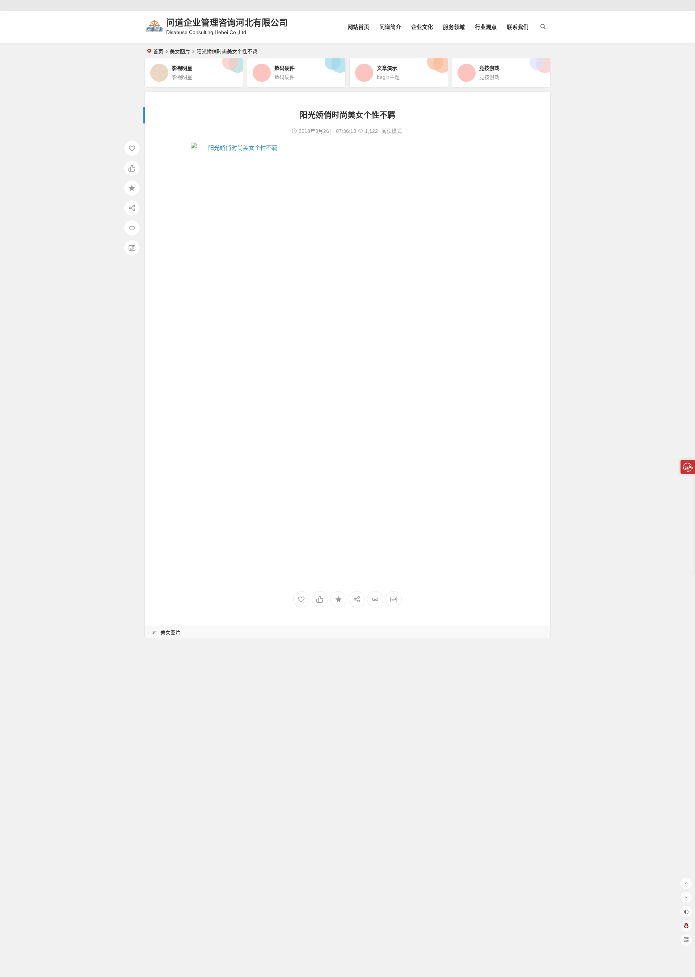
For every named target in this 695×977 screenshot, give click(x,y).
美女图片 (180, 51)
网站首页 (358, 27)
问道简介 (390, 27)
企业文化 (422, 27)
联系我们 (517, 27)
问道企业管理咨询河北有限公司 (227, 23)
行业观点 (486, 27)
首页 (158, 51)
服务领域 (454, 27)
